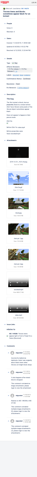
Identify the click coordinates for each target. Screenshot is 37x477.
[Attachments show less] (5, 140)
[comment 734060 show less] (8, 395)
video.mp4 (21, 127)
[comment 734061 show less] (8, 372)
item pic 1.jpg (18, 238)
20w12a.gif (18, 187)
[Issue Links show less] (5, 324)
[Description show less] (5, 94)
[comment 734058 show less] (8, 421)
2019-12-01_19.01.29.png (18, 162)
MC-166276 (25, 8)
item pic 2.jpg (18, 264)
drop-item (16, 75)
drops (21, 75)
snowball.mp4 (15, 134)
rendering (27, 75)
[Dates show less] (5, 38)
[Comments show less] (5, 346)
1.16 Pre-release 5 (23, 88)
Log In (34, 2)
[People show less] (5, 23)
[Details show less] (5, 59)
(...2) (16, 71)
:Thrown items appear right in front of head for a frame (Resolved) (20, 336)
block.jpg (19, 213)
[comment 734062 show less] (8, 353)
